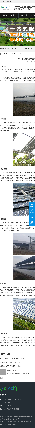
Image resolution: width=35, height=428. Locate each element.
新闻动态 (13, 54)
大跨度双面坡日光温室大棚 (14, 370)
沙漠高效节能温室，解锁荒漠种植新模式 (10, 366)
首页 (9, 54)
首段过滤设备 (31, 49)
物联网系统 (10, 49)
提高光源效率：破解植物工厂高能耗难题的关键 (19, 373)
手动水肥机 (24, 49)
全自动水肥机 (17, 49)
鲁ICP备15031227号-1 (26, 422)
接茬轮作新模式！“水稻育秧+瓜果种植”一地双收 (12, 358)
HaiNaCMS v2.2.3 (11, 424)
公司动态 (19, 54)
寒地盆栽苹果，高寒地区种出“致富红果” (10, 362)
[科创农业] (5, 7)
